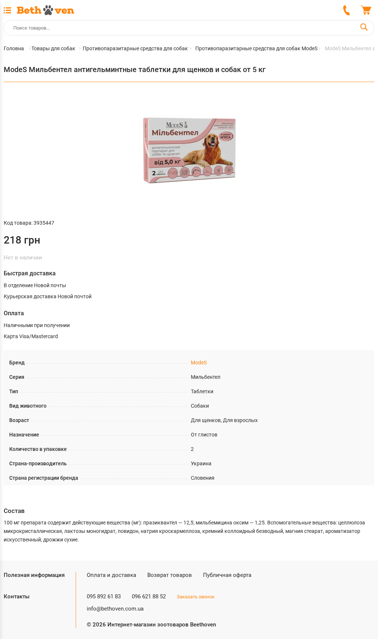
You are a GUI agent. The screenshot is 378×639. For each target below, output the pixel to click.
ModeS (199, 363)
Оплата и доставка (111, 575)
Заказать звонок (195, 596)
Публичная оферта (227, 575)
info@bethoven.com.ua (115, 608)
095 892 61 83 (104, 596)
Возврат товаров (169, 575)
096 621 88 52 (149, 596)
